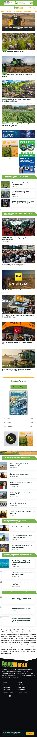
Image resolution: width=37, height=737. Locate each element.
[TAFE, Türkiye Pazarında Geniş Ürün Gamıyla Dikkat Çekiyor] (18, 331)
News (4, 72)
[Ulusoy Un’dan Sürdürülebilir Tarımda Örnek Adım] (4, 585)
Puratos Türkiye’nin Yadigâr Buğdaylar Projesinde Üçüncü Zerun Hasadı (18, 28)
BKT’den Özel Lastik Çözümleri (18, 503)
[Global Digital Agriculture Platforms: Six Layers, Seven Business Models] (18, 89)
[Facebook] (18, 418)
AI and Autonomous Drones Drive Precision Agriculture (20, 183)
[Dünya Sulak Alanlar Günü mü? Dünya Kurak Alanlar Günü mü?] (4, 537)
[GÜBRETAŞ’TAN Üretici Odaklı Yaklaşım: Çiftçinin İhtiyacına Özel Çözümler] (18, 113)
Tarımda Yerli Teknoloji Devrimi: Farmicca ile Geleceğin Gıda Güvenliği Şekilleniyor (23, 202)
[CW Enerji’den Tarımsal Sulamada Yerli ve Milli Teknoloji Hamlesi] (4, 575)
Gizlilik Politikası (16, 732)
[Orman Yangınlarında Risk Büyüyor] (18, 41)
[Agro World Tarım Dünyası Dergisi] (18, 7)
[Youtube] (18, 426)
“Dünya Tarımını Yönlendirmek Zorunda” (22, 527)
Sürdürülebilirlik (13, 122)
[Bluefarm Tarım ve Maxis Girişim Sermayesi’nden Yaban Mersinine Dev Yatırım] (5, 193)
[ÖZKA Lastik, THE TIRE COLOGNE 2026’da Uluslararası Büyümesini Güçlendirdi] (18, 304)
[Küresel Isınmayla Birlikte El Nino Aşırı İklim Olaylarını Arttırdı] (4, 548)
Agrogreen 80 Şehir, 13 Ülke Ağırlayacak (13, 264)
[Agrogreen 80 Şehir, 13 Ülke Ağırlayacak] (18, 254)
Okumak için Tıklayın (18, 387)
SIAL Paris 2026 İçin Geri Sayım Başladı (13, 290)
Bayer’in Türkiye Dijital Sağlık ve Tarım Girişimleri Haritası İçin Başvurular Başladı (22, 562)
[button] (30, 733)
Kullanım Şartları (7, 733)
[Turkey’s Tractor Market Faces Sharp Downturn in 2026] (4, 600)
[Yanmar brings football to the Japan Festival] (4, 610)
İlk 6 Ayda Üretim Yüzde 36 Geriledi (19, 474)
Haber (4, 50)
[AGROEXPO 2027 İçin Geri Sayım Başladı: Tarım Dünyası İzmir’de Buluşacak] (18, 227)
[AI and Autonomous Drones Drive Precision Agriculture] (5, 184)
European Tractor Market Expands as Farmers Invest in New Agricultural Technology (21, 620)
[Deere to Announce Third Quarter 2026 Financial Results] (18, 64)
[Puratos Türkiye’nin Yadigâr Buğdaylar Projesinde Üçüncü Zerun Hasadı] (18, 22)
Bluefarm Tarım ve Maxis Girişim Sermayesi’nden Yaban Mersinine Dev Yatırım (22, 193)
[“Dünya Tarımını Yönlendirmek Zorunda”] (4, 528)
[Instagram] (18, 422)
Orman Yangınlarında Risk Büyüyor (13, 51)
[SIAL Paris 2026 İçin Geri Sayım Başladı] (18, 279)
